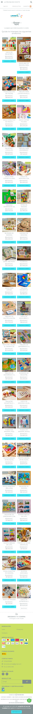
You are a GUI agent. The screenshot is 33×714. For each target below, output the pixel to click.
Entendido (16, 712)
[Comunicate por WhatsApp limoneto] (29, 700)
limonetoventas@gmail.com (12, 664)
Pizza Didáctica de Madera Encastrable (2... (9, 572)
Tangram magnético (24, 289)
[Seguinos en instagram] (3, 674)
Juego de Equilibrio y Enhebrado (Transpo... (23, 317)
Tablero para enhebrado (24, 149)
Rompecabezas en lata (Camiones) (23, 515)
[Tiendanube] (16, 695)
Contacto (4, 633)
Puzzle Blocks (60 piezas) (9, 92)
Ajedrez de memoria (24, 234)
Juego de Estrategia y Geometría (24, 600)
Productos (20, 629)
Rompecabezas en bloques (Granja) (23, 459)
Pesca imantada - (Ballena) (9, 487)
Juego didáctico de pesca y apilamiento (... (9, 121)
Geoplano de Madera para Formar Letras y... (23, 64)
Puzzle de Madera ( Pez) (9, 430)
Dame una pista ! (9, 261)
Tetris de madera (24, 206)
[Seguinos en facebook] (7, 674)
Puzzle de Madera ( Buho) (24, 430)
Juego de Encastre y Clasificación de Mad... (9, 53)
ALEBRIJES (23, 261)
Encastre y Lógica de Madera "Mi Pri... (9, 149)
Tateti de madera (9, 599)
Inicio (3, 629)
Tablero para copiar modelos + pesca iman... (24, 92)
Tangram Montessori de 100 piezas (9, 206)
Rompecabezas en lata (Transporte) (9, 544)
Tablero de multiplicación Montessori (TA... (9, 317)
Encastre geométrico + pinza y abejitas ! (9, 402)
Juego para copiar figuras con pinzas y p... (9, 177)
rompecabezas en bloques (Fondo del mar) (9, 459)
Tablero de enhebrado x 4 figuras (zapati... (24, 345)
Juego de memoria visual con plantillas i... (24, 402)
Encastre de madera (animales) (24, 487)
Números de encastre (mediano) (24, 374)
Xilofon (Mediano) (24, 572)
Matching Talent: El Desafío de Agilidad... (9, 345)
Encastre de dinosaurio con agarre (9, 515)
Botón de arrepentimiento (16, 702)
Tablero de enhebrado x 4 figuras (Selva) (9, 374)
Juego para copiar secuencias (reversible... (9, 289)
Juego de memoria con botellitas (24, 177)
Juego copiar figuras (24, 121)
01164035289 (8, 661)
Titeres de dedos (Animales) (23, 544)
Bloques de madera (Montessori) (9, 234)
